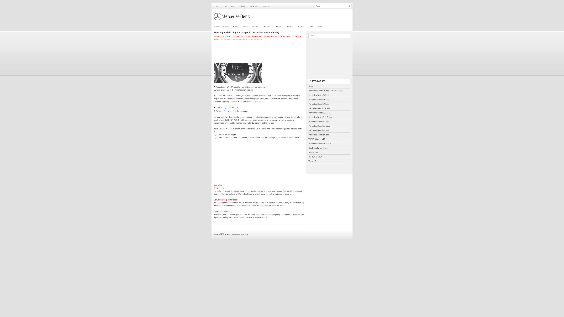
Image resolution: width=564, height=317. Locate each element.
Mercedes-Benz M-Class (318, 121)
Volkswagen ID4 (315, 157)
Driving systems (284, 36)
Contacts (254, 6)
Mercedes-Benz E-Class (318, 99)
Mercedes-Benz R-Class (318, 135)
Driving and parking (270, 36)
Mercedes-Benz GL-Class (319, 126)
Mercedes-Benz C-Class (222, 36)
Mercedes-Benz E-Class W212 (321, 144)
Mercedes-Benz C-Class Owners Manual (247, 36)
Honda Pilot (313, 152)
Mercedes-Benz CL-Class (319, 108)
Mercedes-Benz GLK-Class (320, 117)
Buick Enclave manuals (318, 148)
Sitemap (242, 6)
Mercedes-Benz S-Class (318, 104)
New (225, 6)
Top (232, 6)
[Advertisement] (259, 51)
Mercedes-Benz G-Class (318, 130)
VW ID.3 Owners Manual (318, 139)
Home (216, 6)
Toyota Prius (313, 161)
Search (266, 6)
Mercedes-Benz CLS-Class (319, 113)
